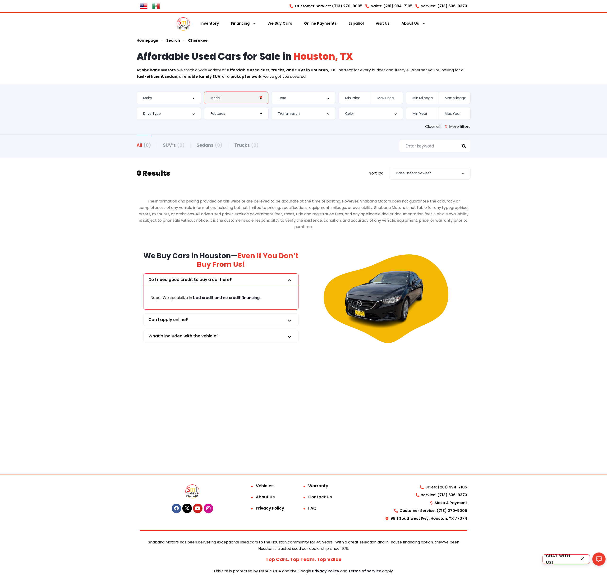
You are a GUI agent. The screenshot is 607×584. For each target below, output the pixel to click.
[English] (143, 6)
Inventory (209, 23)
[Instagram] (208, 508)
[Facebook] (176, 508)
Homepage (147, 40)
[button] (221, 279)
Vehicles (265, 486)
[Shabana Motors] (183, 23)
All (144, 145)
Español (356, 23)
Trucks (246, 145)
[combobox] (169, 98)
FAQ (312, 508)
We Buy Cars (279, 23)
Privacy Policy (270, 508)
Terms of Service (365, 571)
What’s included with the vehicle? (183, 336)
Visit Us (383, 23)
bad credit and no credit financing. (227, 297)
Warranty (318, 486)
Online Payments (320, 23)
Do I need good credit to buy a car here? (190, 279)
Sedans (209, 145)
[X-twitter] (187, 508)
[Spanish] (156, 6)
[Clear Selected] (261, 97)
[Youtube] (197, 508)
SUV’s (174, 145)
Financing (240, 23)
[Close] (582, 559)
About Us (410, 23)
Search (173, 40)
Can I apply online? (168, 319)
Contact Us (320, 497)
